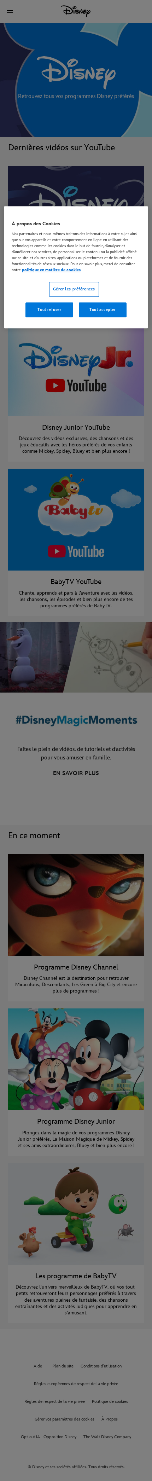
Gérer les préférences (74, 289)
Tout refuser (49, 309)
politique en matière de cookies (51, 270)
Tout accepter (102, 309)
